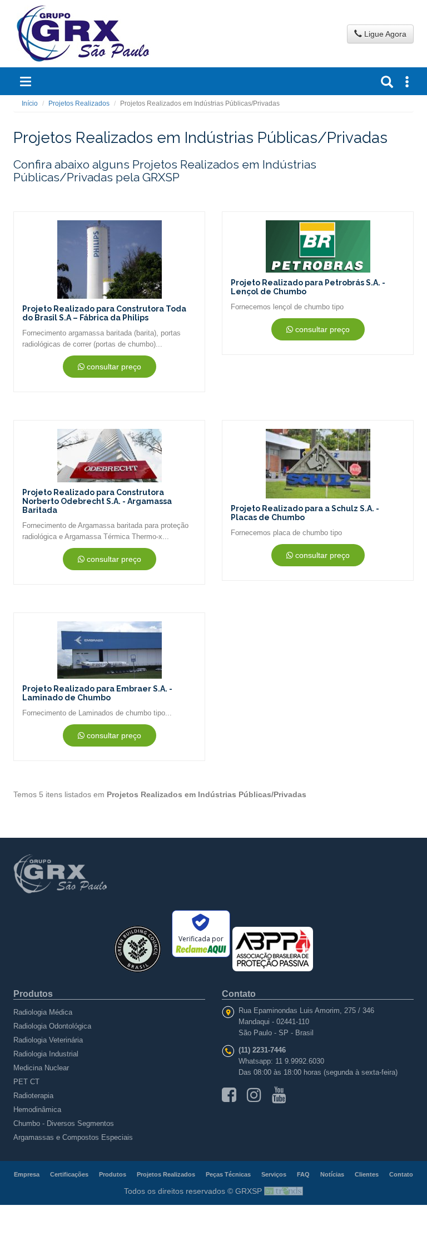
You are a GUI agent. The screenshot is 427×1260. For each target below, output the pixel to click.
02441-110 (292, 1021)
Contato (401, 1174)
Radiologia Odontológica (52, 1026)
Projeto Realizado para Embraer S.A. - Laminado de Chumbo (97, 693)
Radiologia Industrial (45, 1054)
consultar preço (113, 366)
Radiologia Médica (42, 1012)
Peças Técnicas (228, 1174)
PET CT (26, 1082)
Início (30, 103)
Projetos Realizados (79, 103)
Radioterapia (33, 1095)
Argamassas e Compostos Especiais (73, 1137)
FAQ (303, 1174)
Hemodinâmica (37, 1109)
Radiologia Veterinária (48, 1040)
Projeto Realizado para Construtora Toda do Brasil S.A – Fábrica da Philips (104, 313)
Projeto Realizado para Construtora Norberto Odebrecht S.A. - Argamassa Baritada (97, 501)
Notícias (332, 1174)
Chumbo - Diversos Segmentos (63, 1123)
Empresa (26, 1174)
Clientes (367, 1174)
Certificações (69, 1174)
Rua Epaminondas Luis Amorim (289, 1010)
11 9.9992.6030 (299, 1061)
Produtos (112, 1174)
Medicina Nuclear (41, 1068)
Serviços (273, 1174)
